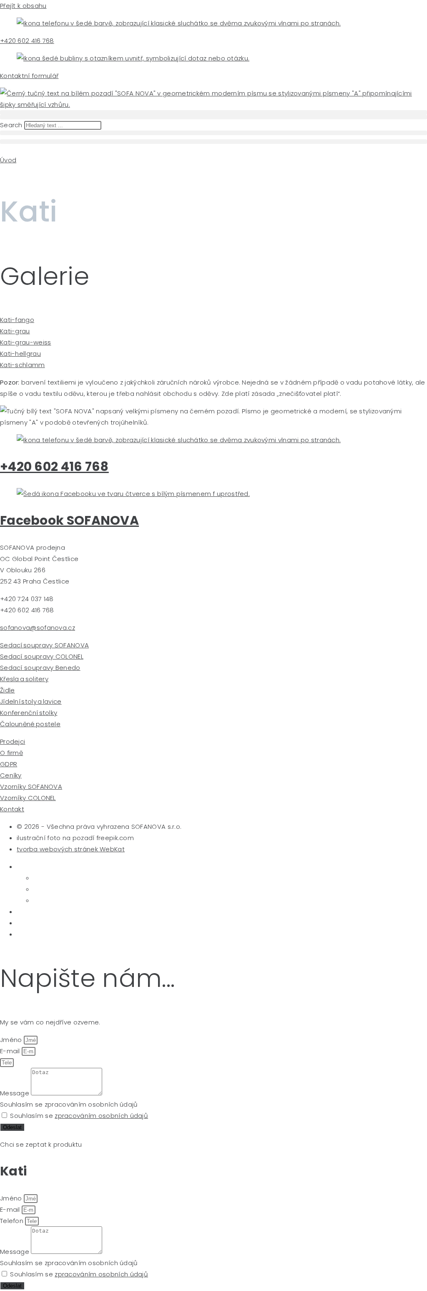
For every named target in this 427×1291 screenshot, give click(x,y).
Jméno (12, 1039)
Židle (7, 690)
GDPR (8, 764)
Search (11, 125)
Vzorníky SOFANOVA (31, 786)
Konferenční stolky (28, 712)
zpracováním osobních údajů (101, 1115)
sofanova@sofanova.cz (37, 627)
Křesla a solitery (24, 678)
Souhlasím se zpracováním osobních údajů (69, 1104)
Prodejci (12, 741)
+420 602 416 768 (27, 40)
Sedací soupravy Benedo (40, 667)
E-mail (11, 1051)
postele (30, 934)
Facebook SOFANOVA (69, 520)
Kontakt (12, 809)
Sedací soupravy (46, 866)
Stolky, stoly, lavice (52, 923)
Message (15, 1093)
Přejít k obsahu (23, 5)
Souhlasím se (79, 1115)
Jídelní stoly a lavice (31, 701)
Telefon (12, 1220)
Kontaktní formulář (29, 75)
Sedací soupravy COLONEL (41, 656)
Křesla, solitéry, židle (54, 911)
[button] (213, 112)
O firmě (11, 752)
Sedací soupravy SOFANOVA (44, 645)
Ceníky (11, 775)
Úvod (8, 160)
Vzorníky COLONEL (28, 797)
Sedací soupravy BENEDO (77, 900)
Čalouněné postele (30, 724)
